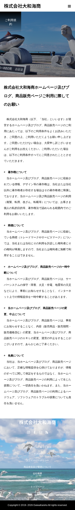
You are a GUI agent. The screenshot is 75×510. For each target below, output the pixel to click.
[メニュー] (69, 6)
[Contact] (40, 432)
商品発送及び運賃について (37, 467)
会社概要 (37, 473)
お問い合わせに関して (37, 480)
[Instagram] (28, 432)
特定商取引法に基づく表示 (37, 447)
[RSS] (47, 432)
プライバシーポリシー (37, 460)
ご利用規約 (37, 453)
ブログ (37, 493)
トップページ (37, 486)
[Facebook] (34, 432)
